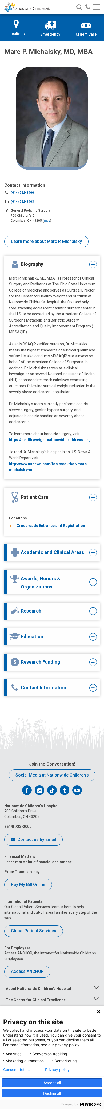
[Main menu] (96, 7)
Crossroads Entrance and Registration (51, 525)
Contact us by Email (36, 839)
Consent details (16, 1070)
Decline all (52, 1093)
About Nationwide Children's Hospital (38, 988)
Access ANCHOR (27, 971)
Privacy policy (57, 1070)
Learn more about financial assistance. (38, 862)
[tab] (48, 264)
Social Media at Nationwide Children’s (52, 775)
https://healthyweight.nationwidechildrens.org (50, 440)
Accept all (52, 1082)
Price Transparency (21, 872)
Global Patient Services (33, 930)
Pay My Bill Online (28, 884)
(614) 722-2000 (17, 826)
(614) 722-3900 (22, 192)
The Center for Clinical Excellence (36, 1000)
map (47, 221)
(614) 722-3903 (22, 202)
